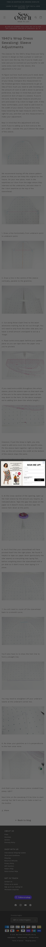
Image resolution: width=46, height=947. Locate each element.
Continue (39, 479)
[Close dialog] (44, 462)
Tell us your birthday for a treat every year (28, 477)
